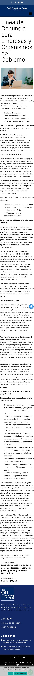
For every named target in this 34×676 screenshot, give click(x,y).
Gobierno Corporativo (20, 558)
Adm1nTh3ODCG (25, 555)
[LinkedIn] (18, 2)
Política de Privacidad (25, 665)
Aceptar (10, 673)
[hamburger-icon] (30, 13)
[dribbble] (22, 2)
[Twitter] (15, 2)
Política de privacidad (20, 673)
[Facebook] (12, 2)
